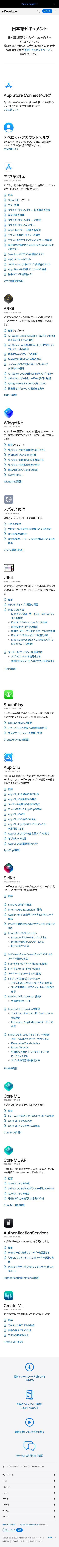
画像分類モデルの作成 (19, 1330)
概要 (10, 195)
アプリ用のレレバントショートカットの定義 (31, 983)
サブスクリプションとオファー (22, 225)
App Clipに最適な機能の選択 (23, 794)
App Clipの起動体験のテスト (23, 843)
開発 (25, 1466)
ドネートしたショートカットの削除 (24, 968)
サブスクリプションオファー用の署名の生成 (29, 210)
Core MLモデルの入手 (20, 1121)
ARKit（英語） (10, 395)
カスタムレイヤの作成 (18, 1183)
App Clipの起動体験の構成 (22, 799)
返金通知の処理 (16, 215)
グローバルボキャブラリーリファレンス (30, 1039)
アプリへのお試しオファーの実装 (24, 235)
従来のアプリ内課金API (20, 274)
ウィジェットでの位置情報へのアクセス (27, 450)
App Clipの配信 (16, 814)
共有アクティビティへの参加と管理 (25, 733)
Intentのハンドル (20, 946)
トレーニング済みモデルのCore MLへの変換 (31, 1116)
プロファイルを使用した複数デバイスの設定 (29, 529)
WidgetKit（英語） (13, 481)
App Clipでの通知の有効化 (22, 819)
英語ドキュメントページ (37, 50)
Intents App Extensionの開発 (25, 909)
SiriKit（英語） (11, 1068)
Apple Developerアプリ (29, 1525)
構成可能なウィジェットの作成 (23, 470)
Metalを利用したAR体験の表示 (24, 359)
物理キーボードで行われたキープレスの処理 (33, 631)
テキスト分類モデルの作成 (21, 1325)
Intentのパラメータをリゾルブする (28, 937)
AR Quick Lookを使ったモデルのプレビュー (30, 373)
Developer (14, 1466)
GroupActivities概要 (20, 723)
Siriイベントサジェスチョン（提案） (24, 996)
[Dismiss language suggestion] (54, 4)
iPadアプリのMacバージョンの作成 (29, 622)
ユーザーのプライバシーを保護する (25, 652)
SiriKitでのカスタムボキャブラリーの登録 (29, 1034)
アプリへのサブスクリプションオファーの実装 (30, 240)
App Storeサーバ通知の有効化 (24, 230)
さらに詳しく (10, 109)
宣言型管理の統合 (17, 534)
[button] (38, 11)
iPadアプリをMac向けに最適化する (29, 635)
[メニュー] (55, 11)
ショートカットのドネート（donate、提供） (28, 963)
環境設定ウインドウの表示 (24, 627)
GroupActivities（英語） (17, 739)
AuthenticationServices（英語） (22, 1278)
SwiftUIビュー (15, 475)
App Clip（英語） (12, 850)
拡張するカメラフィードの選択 (22, 354)
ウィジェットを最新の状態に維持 (24, 465)
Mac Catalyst (16, 609)
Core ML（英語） (12, 1132)
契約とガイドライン (36, 1541)
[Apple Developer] (10, 11)
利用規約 (6, 1541)
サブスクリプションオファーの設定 (24, 220)
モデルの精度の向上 (18, 1335)
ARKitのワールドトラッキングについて (27, 383)
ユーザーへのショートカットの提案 (24, 973)
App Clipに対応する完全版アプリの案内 (28, 833)
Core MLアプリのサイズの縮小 (24, 1126)
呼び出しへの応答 (17, 838)
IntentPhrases (20, 1047)
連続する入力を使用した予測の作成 (26, 1198)
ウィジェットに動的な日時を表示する (26, 460)
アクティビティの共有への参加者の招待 (27, 728)
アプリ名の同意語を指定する (25, 1060)
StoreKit (13, 200)
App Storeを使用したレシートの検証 (27, 269)
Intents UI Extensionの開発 (24, 1009)
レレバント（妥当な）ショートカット (24, 978)
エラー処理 (13, 205)
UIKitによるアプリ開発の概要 (23, 604)
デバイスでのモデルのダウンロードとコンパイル (31, 1188)
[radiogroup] (13, 1530)
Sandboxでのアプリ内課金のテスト (26, 254)
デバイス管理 (14, 524)
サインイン (47, 11)
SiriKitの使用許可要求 (20, 904)
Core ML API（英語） (15, 1205)
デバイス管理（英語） (13, 550)
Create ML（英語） (13, 1342)
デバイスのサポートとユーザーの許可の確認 (29, 378)
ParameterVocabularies (25, 1043)
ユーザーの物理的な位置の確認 (24, 804)
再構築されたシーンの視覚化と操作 (26, 388)
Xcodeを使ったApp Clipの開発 (25, 809)
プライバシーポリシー (19, 1541)
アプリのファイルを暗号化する (26, 656)
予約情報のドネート (21, 1001)
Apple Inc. (23, 1538)
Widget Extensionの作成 (22, 455)
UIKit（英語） (10, 669)
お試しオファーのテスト (19, 259)
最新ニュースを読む (9, 1525)
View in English (28, 4)
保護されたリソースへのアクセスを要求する (32, 661)
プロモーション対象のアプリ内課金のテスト (29, 264)
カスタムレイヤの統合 (18, 1193)
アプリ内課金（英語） (14, 281)
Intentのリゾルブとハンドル (22, 933)
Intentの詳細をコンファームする (27, 942)
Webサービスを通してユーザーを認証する (29, 1252)
